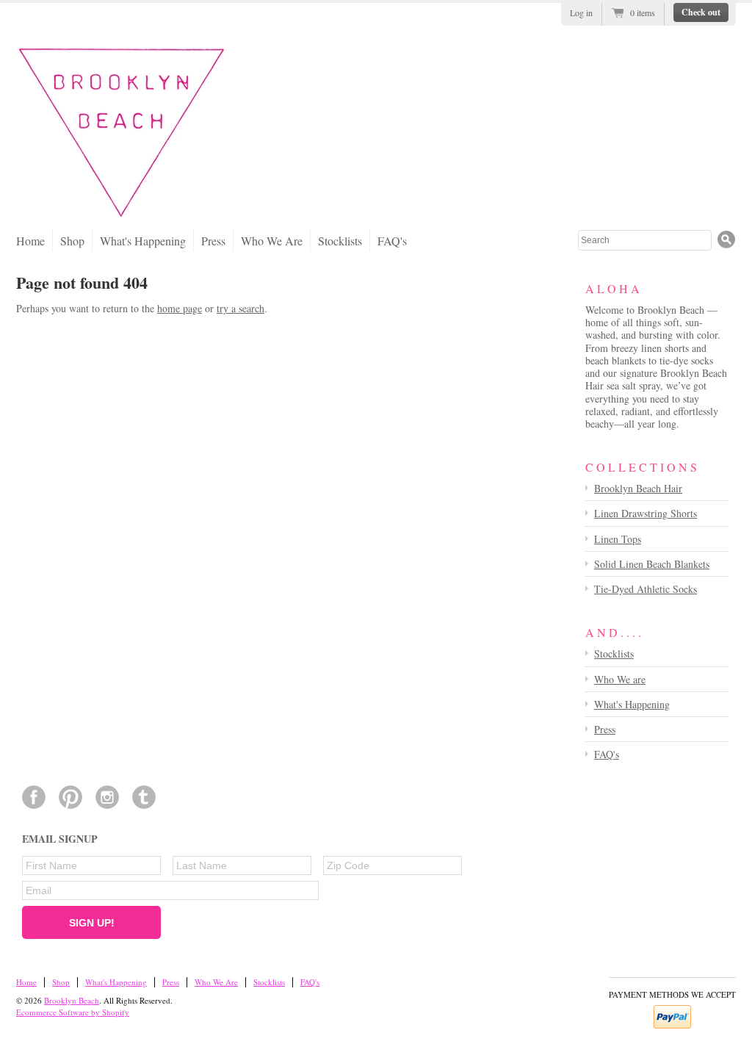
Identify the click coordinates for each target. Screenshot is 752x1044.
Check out (701, 12)
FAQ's (392, 240)
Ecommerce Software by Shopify (72, 1012)
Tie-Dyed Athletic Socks (645, 589)
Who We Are (272, 240)
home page (179, 308)
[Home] (121, 215)
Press (213, 240)
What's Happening (143, 240)
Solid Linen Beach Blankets (651, 564)
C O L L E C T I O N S (641, 467)
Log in (581, 12)
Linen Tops (617, 539)
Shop (72, 240)
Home (30, 240)
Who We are (620, 679)
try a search (240, 308)
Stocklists (340, 240)
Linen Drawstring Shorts (645, 513)
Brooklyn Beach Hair (638, 488)
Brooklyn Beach (71, 1000)
